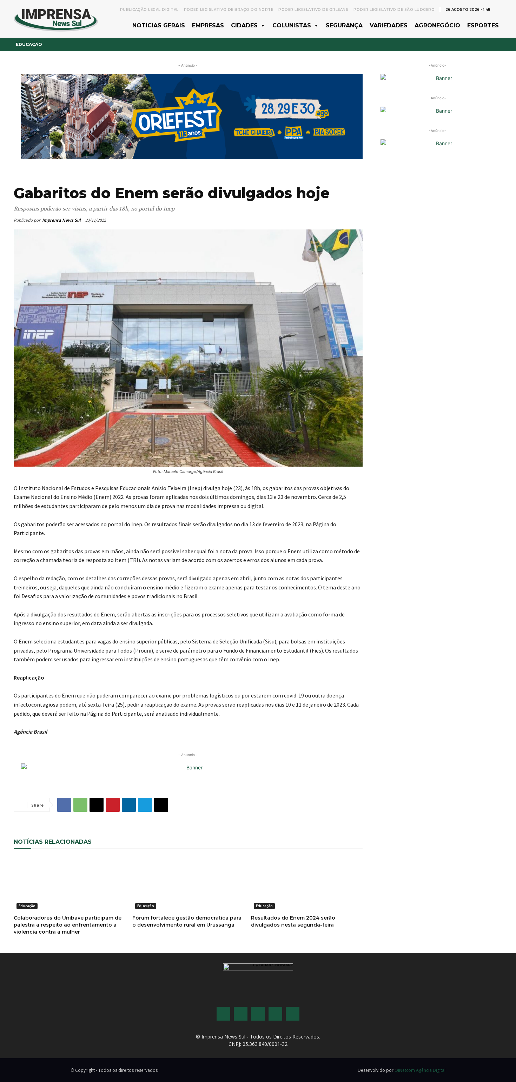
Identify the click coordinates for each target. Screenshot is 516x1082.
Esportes (483, 25)
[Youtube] (275, 1014)
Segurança (344, 25)
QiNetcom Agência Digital (420, 1070)
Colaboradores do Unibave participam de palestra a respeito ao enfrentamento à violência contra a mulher (67, 925)
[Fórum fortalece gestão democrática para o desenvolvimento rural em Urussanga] (188, 884)
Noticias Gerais (158, 25)
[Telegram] (145, 805)
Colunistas (291, 25)
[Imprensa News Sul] (56, 18)
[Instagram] (240, 1014)
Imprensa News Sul (61, 220)
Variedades (389, 25)
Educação (29, 44)
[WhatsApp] (80, 805)
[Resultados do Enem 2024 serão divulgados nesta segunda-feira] (307, 884)
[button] (498, 9)
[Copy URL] (161, 805)
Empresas (208, 25)
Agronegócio (437, 25)
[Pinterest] (113, 805)
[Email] (97, 805)
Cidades (244, 25)
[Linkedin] (129, 805)
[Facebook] (64, 805)
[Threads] (292, 1014)
